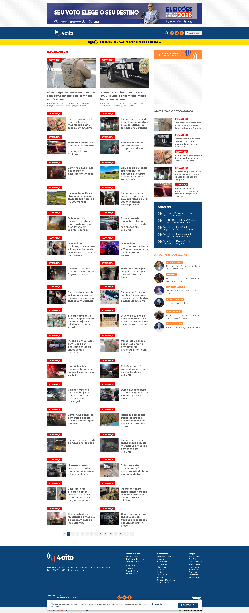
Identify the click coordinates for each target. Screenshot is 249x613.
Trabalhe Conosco (134, 571)
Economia (162, 569)
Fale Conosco (132, 568)
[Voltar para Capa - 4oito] (75, 33)
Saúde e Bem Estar (166, 580)
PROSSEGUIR (188, 605)
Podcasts (164, 207)
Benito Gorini (194, 569)
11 (116, 533)
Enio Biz (192, 559)
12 (121, 533)
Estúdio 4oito (163, 582)
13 (127, 533)
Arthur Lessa (194, 564)
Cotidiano (161, 567)
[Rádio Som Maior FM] (193, 33)
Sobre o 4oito (132, 557)
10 (111, 533)
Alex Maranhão (195, 562)
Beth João (193, 572)
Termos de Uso (133, 562)
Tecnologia (162, 575)
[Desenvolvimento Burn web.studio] (197, 597)
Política (160, 572)
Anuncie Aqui (132, 574)
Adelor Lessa (194, 557)
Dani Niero (193, 575)
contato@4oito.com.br (74, 570)
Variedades (162, 564)
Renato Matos (195, 577)
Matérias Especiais (165, 557)
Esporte (160, 559)
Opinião (160, 577)
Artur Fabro (194, 567)
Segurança (54, 60)
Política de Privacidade (136, 559)
